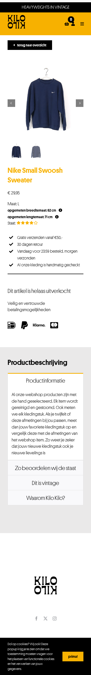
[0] (67, 24)
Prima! (73, 656)
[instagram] (55, 618)
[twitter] (45, 618)
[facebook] (36, 618)
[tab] (45, 380)
